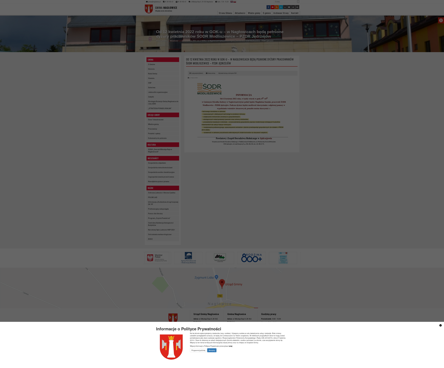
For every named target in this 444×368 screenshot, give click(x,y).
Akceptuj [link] (212, 350)
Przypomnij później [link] (198, 350)
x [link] (440, 325)
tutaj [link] (230, 346)
